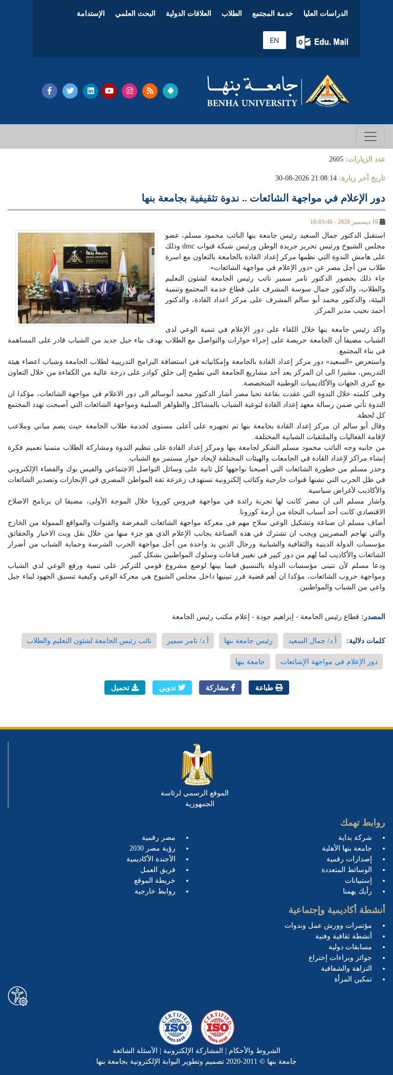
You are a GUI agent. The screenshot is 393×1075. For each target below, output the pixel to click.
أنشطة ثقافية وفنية (343, 936)
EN (274, 40)
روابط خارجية (155, 891)
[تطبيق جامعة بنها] (170, 91)
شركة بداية (355, 837)
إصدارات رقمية (349, 859)
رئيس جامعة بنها (248, 641)
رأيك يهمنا (357, 891)
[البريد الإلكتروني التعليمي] (323, 42)
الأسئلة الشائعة (135, 1051)
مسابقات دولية (350, 947)
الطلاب (232, 13)
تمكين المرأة (353, 979)
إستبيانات (358, 880)
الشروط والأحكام (253, 1051)
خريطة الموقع (155, 880)
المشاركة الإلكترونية (192, 1051)
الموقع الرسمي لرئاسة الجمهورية (195, 798)
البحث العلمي (135, 13)
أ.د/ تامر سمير (188, 641)
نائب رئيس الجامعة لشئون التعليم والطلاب (89, 641)
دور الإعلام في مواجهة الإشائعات (329, 662)
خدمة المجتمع (272, 13)
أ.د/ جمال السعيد (312, 641)
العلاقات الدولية (188, 13)
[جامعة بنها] (278, 90)
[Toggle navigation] (370, 136)
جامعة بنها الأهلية (347, 848)
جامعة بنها (250, 662)
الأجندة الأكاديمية (151, 859)
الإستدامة (91, 13)
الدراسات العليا (325, 13)
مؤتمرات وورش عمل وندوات (328, 925)
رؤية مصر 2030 (152, 848)
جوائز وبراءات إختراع (340, 958)
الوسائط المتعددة (346, 870)
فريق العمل (158, 870)
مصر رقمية (159, 837)
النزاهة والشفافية (346, 968)
